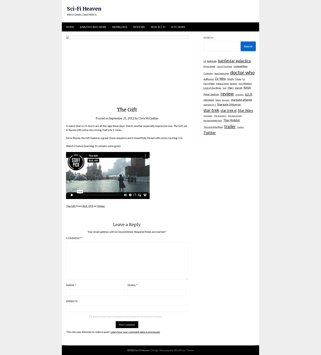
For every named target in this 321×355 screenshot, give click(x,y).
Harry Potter (209, 83)
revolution (239, 94)
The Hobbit (231, 120)
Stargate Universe (229, 104)
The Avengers (220, 116)
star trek (211, 110)
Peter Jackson (211, 94)
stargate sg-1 (209, 105)
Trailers (240, 127)
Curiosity (208, 73)
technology (207, 116)
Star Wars (245, 110)
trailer (230, 126)
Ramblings (120, 26)
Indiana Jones (222, 83)
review (227, 93)
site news (208, 99)
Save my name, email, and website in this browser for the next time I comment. (127, 316)
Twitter (209, 132)
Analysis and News (93, 26)
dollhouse (208, 79)
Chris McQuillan (148, 118)
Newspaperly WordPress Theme (177, 350)
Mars (231, 87)
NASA (247, 87)
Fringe (238, 79)
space (218, 100)
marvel (238, 87)
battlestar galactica (234, 61)
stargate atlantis (241, 100)
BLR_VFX (87, 206)
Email (132, 285)
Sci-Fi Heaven (84, 9)
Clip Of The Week (224, 66)
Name (71, 285)
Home (70, 26)
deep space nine (221, 73)
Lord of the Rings (212, 87)
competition (241, 66)
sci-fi (248, 94)
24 (204, 61)
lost (224, 88)
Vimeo (101, 206)
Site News (178, 26)
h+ (244, 79)
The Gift (71, 206)
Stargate (225, 100)
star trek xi (229, 110)
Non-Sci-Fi (158, 26)
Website (72, 301)
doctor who (242, 72)
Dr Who (220, 79)
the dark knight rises (212, 120)
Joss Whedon (245, 83)
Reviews (139, 26)
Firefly (230, 79)
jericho (233, 83)
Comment (74, 238)
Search (208, 37)
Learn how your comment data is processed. (135, 331)
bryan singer (209, 66)
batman (212, 61)
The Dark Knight (235, 116)
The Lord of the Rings (213, 127)
